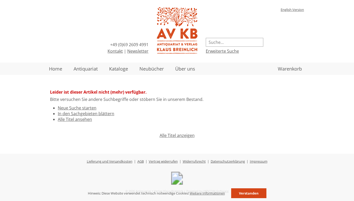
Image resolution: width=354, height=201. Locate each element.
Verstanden (249, 193)
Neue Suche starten (77, 108)
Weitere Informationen (207, 193)
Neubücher (151, 69)
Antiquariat (86, 69)
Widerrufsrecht (194, 161)
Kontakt (115, 51)
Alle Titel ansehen (75, 119)
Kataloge (118, 69)
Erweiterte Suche (222, 51)
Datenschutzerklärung (228, 161)
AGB (140, 161)
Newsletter (137, 51)
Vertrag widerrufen (163, 161)
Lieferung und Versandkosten (109, 161)
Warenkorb (290, 69)
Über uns (185, 69)
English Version (292, 9)
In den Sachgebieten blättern (86, 113)
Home (55, 69)
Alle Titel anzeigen (177, 135)
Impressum (258, 161)
